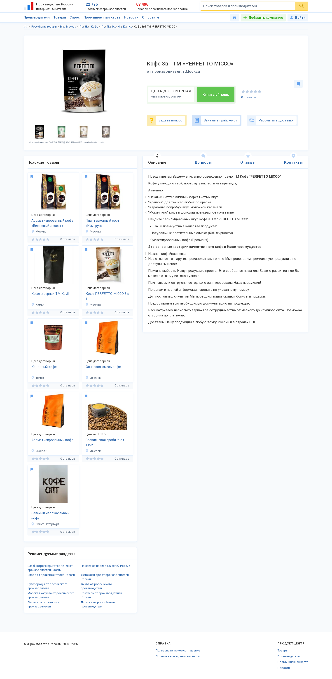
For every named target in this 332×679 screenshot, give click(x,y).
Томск (40, 377)
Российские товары (44, 26)
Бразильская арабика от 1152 (105, 442)
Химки (40, 304)
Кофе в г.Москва (131, 26)
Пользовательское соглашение (178, 650)
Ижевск (95, 377)
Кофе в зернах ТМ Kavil (50, 294)
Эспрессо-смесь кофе (103, 367)
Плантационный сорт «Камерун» (102, 223)
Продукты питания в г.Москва (109, 26)
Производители (37, 17)
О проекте (150, 17)
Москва (71, 26)
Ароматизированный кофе (52, 440)
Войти (300, 18)
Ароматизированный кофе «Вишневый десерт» (52, 223)
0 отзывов (248, 97)
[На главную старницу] (25, 26)
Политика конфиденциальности (178, 656)
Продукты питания (81, 26)
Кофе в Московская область (125, 26)
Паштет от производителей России (105, 565)
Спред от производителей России (51, 575)
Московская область (62, 26)
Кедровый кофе (44, 367)
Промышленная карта (102, 17)
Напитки (87, 26)
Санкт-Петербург (47, 524)
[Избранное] (234, 17)
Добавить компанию (265, 18)
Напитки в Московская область (114, 26)
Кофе (94, 26)
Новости (131, 17)
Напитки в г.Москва (120, 26)
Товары (59, 17)
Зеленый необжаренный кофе (50, 515)
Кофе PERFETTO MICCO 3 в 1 (107, 296)
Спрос (75, 17)
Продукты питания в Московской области (103, 26)
